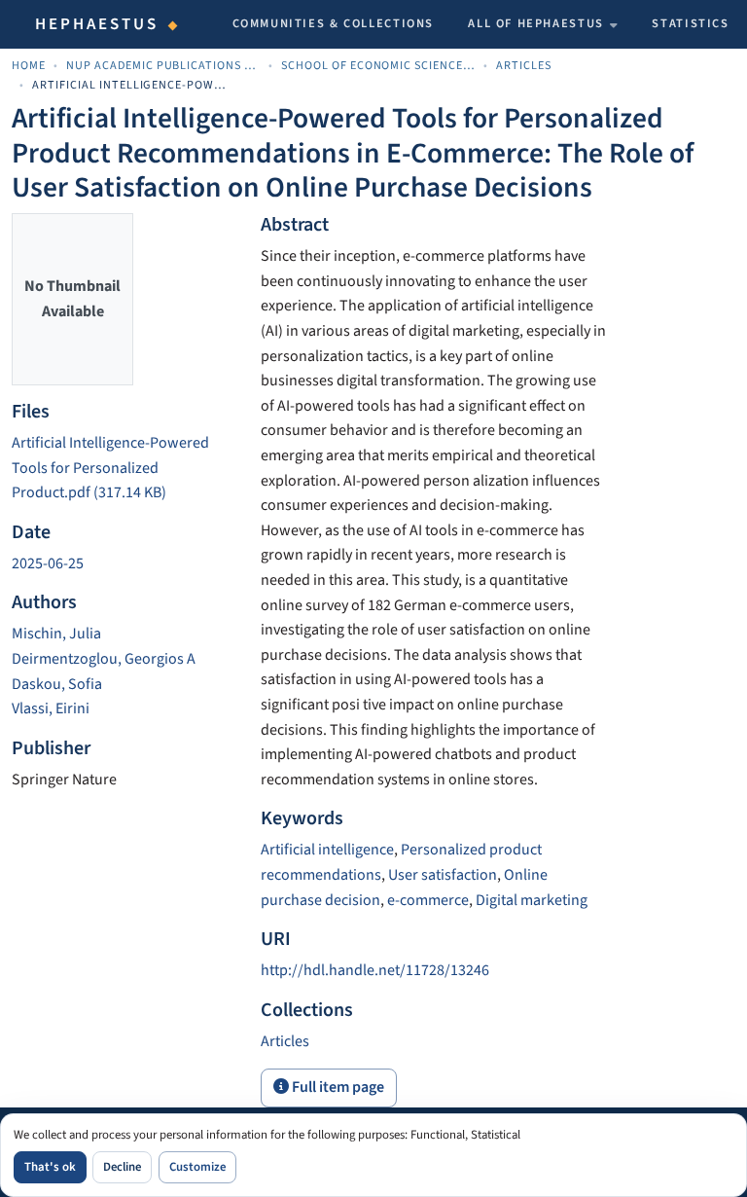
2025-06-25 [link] (48, 563)
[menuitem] (543, 24)
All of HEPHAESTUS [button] (536, 23)
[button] (285, 1041)
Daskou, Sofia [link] (57, 684)
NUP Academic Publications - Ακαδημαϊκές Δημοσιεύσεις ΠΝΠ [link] (163, 65)
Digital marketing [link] (531, 900)
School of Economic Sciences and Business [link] (378, 65)
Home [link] (29, 65)
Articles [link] (523, 65)
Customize (197, 1167)
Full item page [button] (336, 1087)
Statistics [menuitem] (690, 23)
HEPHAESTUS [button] (97, 24)
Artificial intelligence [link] (327, 849)
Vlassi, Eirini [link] (50, 708)
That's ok (50, 1167)
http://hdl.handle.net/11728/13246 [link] (375, 970)
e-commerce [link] (428, 900)
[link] (124, 468)
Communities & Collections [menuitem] (333, 23)
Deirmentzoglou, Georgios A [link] (104, 659)
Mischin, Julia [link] (56, 633)
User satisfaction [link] (442, 875)
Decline (122, 1167)
